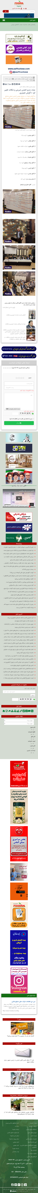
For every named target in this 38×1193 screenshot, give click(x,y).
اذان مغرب (32, 746)
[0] (4, 368)
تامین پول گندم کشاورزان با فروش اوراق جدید (21, 665)
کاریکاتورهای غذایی (32, 1157)
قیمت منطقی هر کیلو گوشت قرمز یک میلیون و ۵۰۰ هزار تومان (18, 646)
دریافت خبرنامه (33, 1126)
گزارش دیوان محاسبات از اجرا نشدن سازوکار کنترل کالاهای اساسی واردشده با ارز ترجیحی (18, 576)
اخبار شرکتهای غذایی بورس (12, 1123)
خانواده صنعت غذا (32, 1153)
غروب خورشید (31, 741)
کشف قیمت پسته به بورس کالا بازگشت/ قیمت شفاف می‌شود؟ (18, 634)
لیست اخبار (34, 1136)
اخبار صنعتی (16, 1142)
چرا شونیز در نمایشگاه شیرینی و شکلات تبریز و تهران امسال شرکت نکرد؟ (18, 550)
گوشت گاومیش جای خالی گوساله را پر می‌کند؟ (21, 573)
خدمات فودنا (16, 1148)
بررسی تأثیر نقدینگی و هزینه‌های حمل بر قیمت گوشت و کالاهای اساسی (18, 557)
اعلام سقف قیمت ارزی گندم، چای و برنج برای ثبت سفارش (18, 649)
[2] (18, 378)
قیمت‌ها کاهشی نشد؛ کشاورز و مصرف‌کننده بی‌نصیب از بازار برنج (18, 669)
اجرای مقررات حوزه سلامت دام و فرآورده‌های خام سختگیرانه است (18, 672)
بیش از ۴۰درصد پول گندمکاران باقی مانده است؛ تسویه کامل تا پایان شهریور (18, 604)
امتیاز (30, 378)
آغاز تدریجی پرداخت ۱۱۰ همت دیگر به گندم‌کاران (21, 585)
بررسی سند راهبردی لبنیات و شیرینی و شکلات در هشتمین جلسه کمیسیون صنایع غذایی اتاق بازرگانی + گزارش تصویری (14, 332)
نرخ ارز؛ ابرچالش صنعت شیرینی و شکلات (15, 324)
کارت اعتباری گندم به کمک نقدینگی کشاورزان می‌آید (20, 618)
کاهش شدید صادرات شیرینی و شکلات (16, 315)
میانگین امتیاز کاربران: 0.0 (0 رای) (21, 368)
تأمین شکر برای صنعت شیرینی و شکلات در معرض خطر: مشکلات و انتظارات (15, 338)
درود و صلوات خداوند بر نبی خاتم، (25, 25)
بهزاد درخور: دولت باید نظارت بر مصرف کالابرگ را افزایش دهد (18, 563)
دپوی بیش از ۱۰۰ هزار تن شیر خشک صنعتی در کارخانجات (18, 624)
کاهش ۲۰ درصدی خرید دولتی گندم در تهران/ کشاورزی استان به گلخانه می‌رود (18, 662)
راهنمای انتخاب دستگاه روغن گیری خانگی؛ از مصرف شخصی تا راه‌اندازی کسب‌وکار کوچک (18, 643)
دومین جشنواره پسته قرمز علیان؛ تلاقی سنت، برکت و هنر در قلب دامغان (18, 637)
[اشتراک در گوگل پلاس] (10, 83)
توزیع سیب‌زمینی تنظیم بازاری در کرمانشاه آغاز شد (20, 592)
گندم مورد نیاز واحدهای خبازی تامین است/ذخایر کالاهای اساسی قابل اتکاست (18, 598)
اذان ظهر (33, 737)
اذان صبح (32, 727)
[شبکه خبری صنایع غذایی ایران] (19, 2)
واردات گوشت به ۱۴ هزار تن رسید (24, 607)
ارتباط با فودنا (15, 1129)
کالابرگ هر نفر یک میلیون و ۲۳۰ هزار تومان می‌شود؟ (20, 1036)
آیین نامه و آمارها (32, 1142)
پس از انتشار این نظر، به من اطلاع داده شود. (20, 419)
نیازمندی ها (34, 1150)
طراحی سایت (25, 1191)
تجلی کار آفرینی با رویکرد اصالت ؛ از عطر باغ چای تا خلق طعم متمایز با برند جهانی (18, 547)
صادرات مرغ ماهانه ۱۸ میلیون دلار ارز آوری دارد (21, 601)
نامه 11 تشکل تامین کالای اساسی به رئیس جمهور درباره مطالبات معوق (19, 1061)
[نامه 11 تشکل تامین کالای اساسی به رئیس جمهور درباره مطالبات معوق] (19, 1052)
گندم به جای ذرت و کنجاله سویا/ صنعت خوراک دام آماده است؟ (18, 675)
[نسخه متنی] (6, 83)
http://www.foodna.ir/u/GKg (11, 1011)
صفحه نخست (33, 1123)
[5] (23, 378)
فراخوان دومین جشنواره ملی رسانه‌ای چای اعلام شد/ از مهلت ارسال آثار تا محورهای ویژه (18, 566)
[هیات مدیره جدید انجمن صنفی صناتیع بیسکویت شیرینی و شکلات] (19, 117)
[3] (20, 378)
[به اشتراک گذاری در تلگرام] (4, 83)
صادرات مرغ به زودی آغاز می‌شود (25, 653)
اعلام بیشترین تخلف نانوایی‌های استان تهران (22, 595)
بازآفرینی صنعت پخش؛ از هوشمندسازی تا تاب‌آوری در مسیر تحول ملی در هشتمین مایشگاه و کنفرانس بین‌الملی (18, 659)
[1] (16, 378)
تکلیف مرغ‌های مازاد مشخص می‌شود (24, 579)
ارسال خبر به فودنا (14, 1136)
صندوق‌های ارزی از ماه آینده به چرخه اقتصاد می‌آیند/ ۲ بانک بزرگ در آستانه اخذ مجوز (19, 1087)
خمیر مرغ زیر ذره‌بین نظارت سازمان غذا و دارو (21, 560)
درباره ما (17, 1126)
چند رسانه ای (15, 1152)
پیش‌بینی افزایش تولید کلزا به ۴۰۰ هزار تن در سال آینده (19, 656)
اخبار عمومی (16, 1145)
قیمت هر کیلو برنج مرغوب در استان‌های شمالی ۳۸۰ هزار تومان (18, 630)
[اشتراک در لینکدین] (12, 83)
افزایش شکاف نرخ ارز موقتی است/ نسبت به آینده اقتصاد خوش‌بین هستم (18, 640)
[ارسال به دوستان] (19, 83)
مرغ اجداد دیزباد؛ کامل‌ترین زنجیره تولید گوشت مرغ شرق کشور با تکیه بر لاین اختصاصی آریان (18, 588)
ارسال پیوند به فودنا (14, 1139)
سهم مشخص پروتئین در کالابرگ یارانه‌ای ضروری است (19, 582)
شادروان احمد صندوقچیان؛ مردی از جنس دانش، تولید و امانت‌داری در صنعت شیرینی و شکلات (18, 554)
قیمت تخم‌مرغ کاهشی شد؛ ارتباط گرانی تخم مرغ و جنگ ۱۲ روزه (18, 678)
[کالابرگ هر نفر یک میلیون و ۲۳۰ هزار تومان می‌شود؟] (19, 1028)
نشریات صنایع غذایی (31, 1139)
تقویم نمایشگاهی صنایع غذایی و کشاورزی (28, 1146)
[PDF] (8, 83)
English (19, 6)
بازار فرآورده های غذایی (13, 1133)
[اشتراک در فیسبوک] (17, 83)
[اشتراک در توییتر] (15, 83)
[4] (21, 378)
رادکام (18, 1191)
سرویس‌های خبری (32, 1133)
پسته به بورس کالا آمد (27, 569)
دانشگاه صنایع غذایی (31, 1129)
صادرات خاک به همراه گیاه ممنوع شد (24, 621)
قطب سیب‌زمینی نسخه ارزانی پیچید (24, 627)
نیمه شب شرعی (31, 750)
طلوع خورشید (31, 732)
